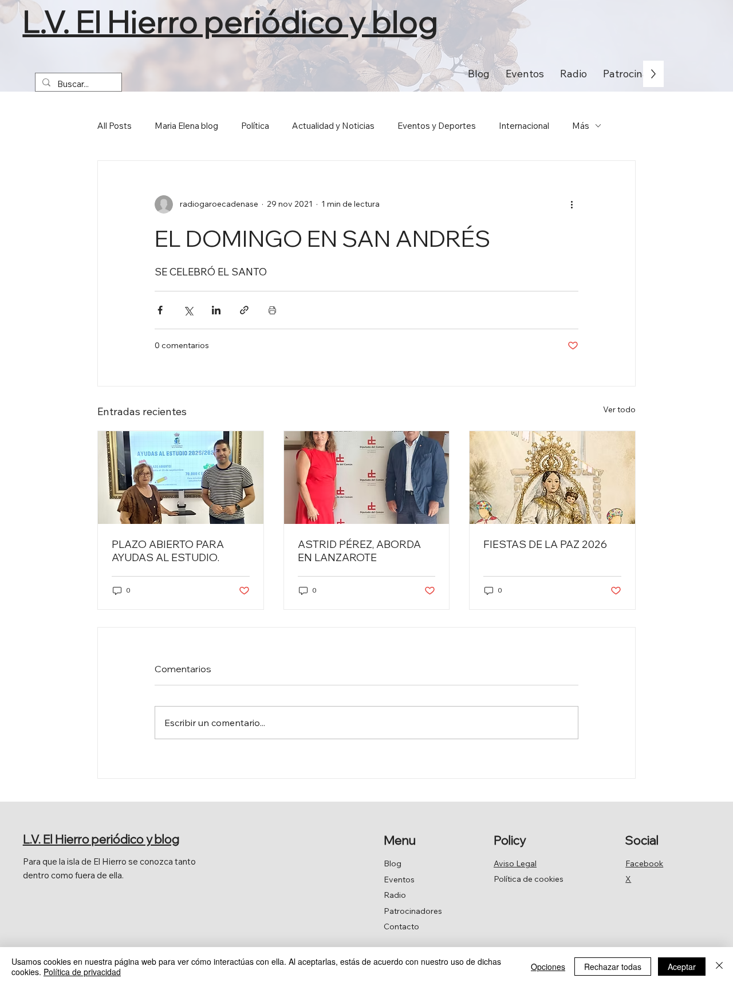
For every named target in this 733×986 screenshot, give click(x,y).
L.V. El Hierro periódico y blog (230, 21)
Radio (395, 895)
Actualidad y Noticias (333, 125)
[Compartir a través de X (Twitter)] (188, 310)
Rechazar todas (612, 966)
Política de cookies (528, 879)
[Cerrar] (719, 966)
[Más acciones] (571, 204)
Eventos (399, 879)
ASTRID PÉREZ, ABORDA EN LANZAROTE (359, 551)
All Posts (114, 125)
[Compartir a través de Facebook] (160, 310)
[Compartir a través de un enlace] (244, 310)
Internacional (524, 125)
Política (255, 125)
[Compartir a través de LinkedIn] (216, 310)
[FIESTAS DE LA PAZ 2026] (552, 477)
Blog (392, 863)
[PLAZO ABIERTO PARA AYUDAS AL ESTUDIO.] (180, 477)
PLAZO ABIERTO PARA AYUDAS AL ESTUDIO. (168, 551)
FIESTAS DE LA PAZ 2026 (545, 544)
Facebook (644, 863)
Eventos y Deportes (436, 125)
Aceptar (682, 966)
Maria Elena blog (186, 125)
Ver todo (619, 409)
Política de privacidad (82, 971)
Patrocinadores (413, 911)
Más (580, 125)
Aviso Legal (515, 863)
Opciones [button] (548, 966)
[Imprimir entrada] (272, 310)
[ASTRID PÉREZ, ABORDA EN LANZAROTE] (367, 477)
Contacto (401, 926)
